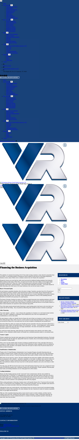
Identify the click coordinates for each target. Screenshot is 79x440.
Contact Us (2, 427)
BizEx (62, 438)
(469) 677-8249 (7, 424)
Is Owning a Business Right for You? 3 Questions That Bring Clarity (70, 310)
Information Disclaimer (47, 438)
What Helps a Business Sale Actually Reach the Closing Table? (70, 306)
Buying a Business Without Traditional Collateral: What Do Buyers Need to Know (68, 303)
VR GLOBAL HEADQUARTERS (9, 408)
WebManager (57, 438)
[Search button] (59, 291)
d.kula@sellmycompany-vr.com (11, 426)
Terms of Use (38, 438)
